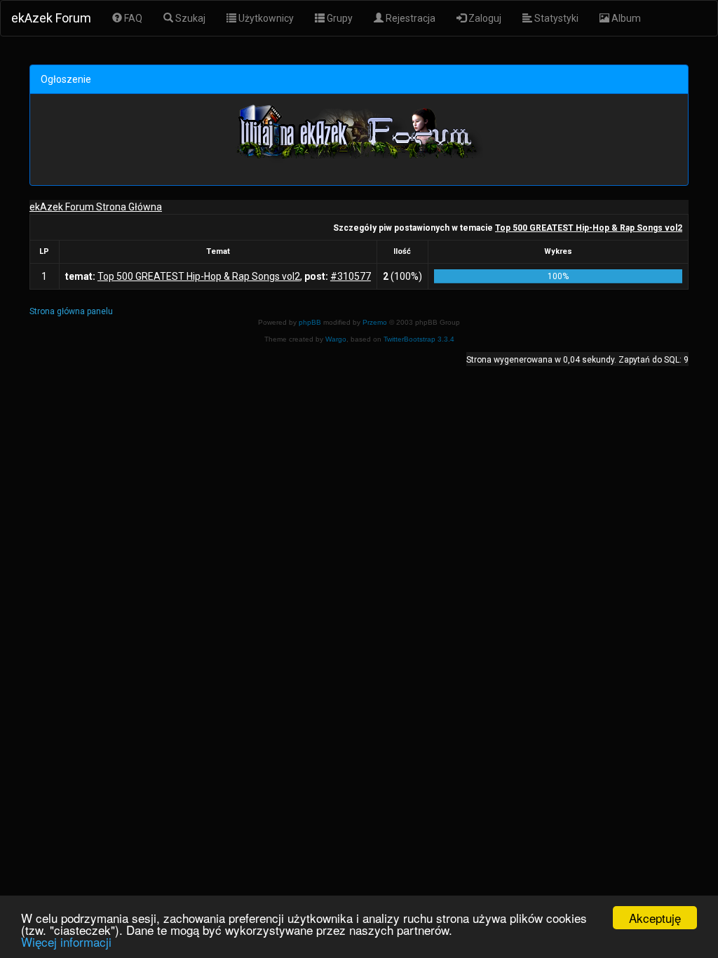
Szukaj (189, 18)
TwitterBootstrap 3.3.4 (419, 339)
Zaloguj (483, 18)
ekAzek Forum (51, 18)
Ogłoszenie (66, 79)
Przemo (375, 322)
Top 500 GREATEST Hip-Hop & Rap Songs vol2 (588, 228)
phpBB (310, 322)
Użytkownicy (265, 18)
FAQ (132, 18)
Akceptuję (655, 917)
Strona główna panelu (71, 311)
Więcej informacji (66, 941)
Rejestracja (409, 18)
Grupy (339, 18)
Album (625, 18)
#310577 (350, 276)
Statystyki (555, 18)
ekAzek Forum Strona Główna (95, 206)
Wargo (335, 339)
